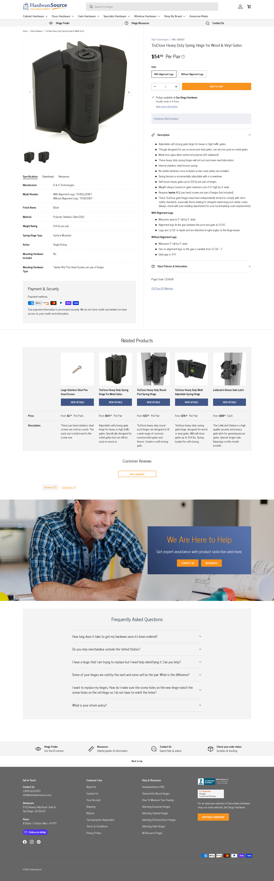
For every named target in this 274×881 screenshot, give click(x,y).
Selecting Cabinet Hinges (155, 813)
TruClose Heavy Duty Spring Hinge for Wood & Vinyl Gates (65, 31)
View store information (167, 106)
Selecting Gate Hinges (153, 826)
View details (77, 402)
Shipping (90, 806)
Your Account (93, 800)
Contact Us (187, 563)
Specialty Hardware (115, 16)
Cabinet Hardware (33, 16)
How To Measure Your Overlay (158, 800)
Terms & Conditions (97, 826)
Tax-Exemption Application (100, 820)
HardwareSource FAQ (153, 787)
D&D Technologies (160, 39)
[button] (249, 6)
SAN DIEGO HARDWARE (213, 817)
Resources (211, 563)
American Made (198, 16)
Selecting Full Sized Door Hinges (159, 820)
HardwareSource (35, 869)
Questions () (69, 487)
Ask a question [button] (137, 474)
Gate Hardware (87, 16)
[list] (79, 92)
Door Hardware (61, 16)
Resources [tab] (64, 176)
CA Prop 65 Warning (162, 288)
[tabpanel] (79, 228)
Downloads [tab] (48, 176)
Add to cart (216, 86)
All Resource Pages (152, 833)
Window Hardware (145, 16)
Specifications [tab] (30, 176)
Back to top (137, 761)
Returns (90, 813)
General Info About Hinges (156, 793)
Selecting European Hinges (156, 806)
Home (25, 31)
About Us (91, 787)
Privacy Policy (93, 833)
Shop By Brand (173, 16)
